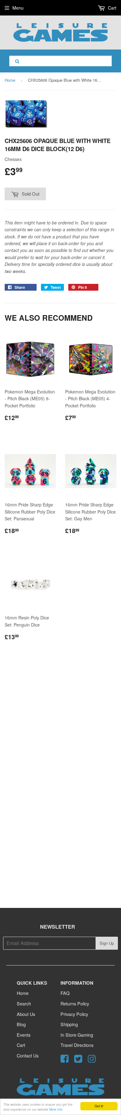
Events (23, 1034)
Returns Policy (74, 1003)
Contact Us (27, 1055)
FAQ (64, 993)
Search (24, 1003)
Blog (21, 1024)
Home (10, 80)
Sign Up (107, 943)
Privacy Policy (74, 1014)
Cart (111, 8)
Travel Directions (76, 1045)
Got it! (99, 1106)
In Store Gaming (76, 1034)
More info (56, 1109)
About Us (26, 1014)
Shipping (69, 1024)
